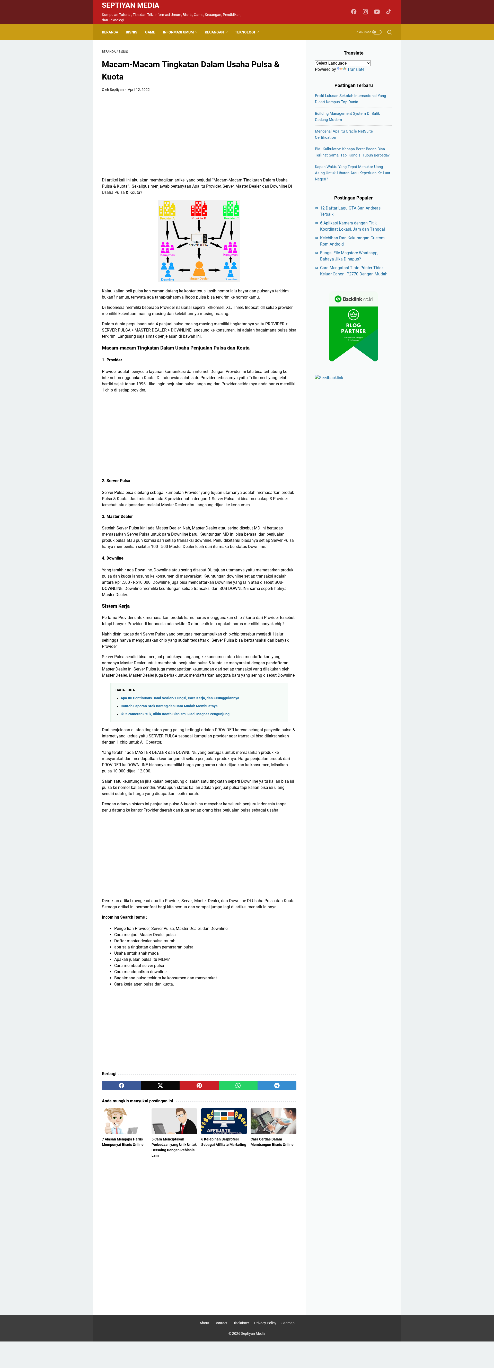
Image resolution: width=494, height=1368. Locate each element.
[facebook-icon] (353, 12)
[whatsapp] (238, 1085)
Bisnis (131, 32)
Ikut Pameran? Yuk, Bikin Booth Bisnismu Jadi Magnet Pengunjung (175, 714)
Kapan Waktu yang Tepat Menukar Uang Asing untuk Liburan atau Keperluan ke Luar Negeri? (352, 172)
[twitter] (160, 1085)
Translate (355, 69)
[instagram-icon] (365, 12)
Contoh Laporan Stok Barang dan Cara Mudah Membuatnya (169, 706)
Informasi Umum (178, 32)
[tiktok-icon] (388, 12)
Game (150, 32)
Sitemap (288, 1323)
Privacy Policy (265, 1323)
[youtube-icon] (377, 12)
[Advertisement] (199, 135)
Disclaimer (241, 1323)
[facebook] (121, 1085)
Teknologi (245, 32)
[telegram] (277, 1085)
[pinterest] (199, 1085)
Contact (221, 1323)
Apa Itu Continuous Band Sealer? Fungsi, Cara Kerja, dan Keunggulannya (180, 698)
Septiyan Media (130, 5)
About (204, 1323)
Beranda (110, 32)
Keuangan (214, 32)
